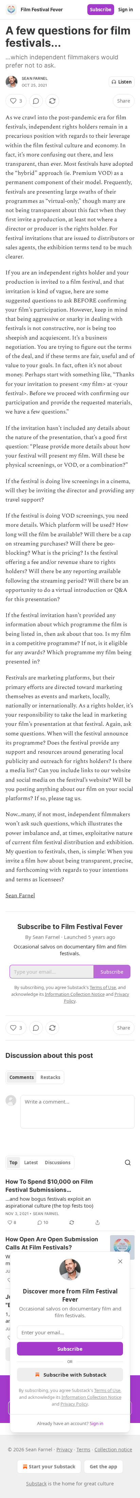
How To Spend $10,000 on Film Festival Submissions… (49, 1185)
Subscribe (100, 9)
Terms (83, 1449)
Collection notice (113, 1449)
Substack (36, 1483)
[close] (120, 1261)
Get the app (103, 1466)
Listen (125, 82)
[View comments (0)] (36, 101)
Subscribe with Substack (74, 1374)
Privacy (64, 1449)
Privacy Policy (74, 1404)
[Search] (128, 1162)
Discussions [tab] (57, 1162)
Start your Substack (52, 1466)
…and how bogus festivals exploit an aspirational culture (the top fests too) (49, 1202)
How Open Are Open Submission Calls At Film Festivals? (51, 1243)
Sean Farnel (35, 78)
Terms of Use (107, 1390)
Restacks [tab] (50, 1077)
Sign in (125, 9)
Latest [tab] (31, 1162)
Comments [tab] (22, 1077)
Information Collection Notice (91, 1397)
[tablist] (34, 1077)
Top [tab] (13, 1162)
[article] (70, 1202)
